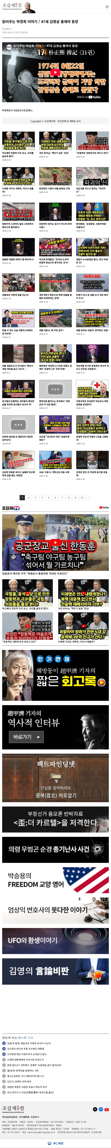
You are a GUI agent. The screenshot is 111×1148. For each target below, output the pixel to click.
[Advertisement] (55, 1009)
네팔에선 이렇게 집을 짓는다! (15, 294)
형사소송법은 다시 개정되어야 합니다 (25, 1076)
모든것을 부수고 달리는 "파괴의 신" (91, 190)
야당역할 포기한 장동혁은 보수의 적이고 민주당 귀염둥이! (92, 367)
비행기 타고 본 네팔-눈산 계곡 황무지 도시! (92, 296)
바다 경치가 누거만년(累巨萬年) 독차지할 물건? (30, 1092)
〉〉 (88, 498)
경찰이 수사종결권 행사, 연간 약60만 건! (92, 261)
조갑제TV (35, 1117)
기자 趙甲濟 (24, 1117)
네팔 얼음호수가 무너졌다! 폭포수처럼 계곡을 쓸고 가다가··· (17, 367)
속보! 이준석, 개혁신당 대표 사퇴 (54, 472)
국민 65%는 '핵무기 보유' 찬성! (54, 152)
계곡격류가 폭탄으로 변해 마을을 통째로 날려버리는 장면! (55, 296)
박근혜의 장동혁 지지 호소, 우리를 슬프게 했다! (18, 154)
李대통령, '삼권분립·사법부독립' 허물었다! (91, 225)
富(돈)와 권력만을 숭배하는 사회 (23, 1070)
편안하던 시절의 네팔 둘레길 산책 (54, 188)
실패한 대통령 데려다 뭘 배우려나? (18, 259)
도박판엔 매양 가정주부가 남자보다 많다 (26, 1054)
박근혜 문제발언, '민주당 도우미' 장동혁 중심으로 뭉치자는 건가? (54, 261)
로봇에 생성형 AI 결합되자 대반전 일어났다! (17, 438)
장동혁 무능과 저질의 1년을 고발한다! (92, 438)
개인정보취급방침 (9, 1117)
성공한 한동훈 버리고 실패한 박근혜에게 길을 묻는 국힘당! (18, 474)
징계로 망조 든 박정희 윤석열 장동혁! (91, 474)
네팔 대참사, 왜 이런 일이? (51, 330)
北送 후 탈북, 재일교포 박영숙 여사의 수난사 (29, 1043)
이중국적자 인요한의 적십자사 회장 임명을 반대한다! (92, 403)
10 (82, 497)
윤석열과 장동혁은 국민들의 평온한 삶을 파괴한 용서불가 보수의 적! (18, 403)
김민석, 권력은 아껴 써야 (19, 1081)
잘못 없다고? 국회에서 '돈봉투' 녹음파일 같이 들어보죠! (34, 1065)
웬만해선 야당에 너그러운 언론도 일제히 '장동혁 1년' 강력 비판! (55, 367)
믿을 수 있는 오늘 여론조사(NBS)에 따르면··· (17, 332)
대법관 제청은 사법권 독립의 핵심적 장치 (27, 1087)
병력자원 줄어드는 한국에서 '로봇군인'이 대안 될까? (54, 403)
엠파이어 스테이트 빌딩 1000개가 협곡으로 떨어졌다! (17, 225)
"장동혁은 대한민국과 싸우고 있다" (92, 152)
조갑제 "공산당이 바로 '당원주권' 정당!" (54, 438)
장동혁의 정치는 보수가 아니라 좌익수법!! (55, 225)
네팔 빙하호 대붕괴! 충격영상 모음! (92, 330)
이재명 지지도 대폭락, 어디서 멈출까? (18, 190)
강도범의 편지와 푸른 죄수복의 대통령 (25, 1048)
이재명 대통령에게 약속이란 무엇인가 (25, 1059)
